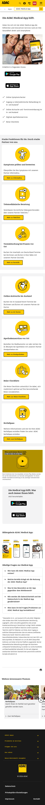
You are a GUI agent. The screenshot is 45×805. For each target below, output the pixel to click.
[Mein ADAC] (24, 3)
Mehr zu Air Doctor (14, 312)
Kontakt (36, 799)
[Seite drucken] (41, 670)
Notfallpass (10, 701)
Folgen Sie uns (11, 746)
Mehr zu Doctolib (13, 262)
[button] (29, 3)
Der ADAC (9, 752)
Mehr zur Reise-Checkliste (16, 397)
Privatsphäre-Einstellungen (16, 792)
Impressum (9, 799)
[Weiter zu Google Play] (12, 79)
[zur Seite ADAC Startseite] (5, 2)
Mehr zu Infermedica (14, 178)
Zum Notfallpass (14, 716)
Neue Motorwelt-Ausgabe (15, 758)
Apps (10, 9)
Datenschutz (10, 786)
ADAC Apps (9, 735)
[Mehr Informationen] (22, 572)
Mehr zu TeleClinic (13, 218)
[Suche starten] (20, 3)
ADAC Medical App (23, 9)
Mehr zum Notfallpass (15, 439)
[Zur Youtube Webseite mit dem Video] (22, 461)
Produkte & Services (13, 741)
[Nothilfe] (34, 3)
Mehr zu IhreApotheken (15, 354)
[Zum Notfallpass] (21, 692)
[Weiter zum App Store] (12, 90)
